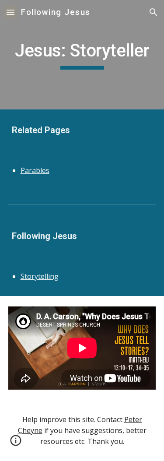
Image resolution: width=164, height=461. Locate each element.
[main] (82, 54)
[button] (10, 12)
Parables (35, 170)
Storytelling (40, 276)
